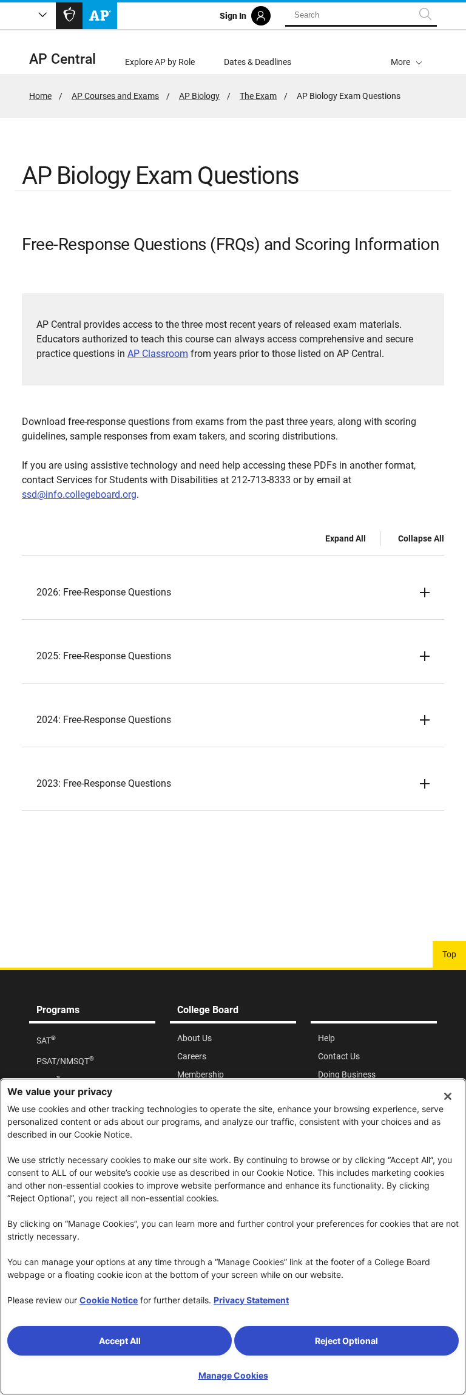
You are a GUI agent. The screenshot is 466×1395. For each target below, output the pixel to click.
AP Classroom (157, 353)
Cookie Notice (108, 1300)
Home (40, 96)
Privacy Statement (251, 1300)
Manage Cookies (233, 1375)
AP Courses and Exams (115, 96)
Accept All (120, 1341)
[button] (406, 52)
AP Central (62, 59)
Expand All (345, 538)
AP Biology (199, 96)
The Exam (258, 96)
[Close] (447, 1096)
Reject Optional (346, 1341)
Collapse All (421, 538)
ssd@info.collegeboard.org (79, 494)
